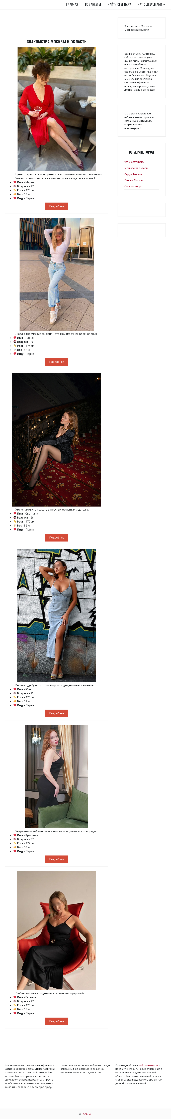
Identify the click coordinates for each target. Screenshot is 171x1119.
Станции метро (133, 186)
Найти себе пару (119, 4)
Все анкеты (93, 4)
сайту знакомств (148, 1065)
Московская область (136, 168)
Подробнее (56, 206)
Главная (72, 4)
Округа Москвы (133, 174)
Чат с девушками (150, 4)
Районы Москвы (133, 180)
